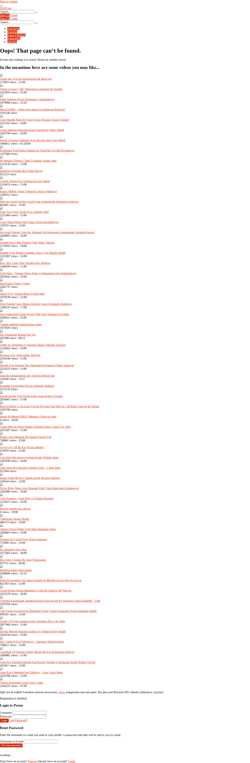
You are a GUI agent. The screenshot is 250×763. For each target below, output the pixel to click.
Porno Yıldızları (16, 35)
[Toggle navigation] (1, 5)
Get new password (11, 745)
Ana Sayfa (13, 28)
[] (36, 12)
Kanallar (12, 31)
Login (13, 15)
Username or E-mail (11, 741)
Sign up (32, 761)
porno (62, 692)
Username (6, 712)
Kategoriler (13, 38)
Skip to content (8, 1)
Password (5, 716)
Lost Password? (18, 720)
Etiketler (12, 41)
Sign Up (5, 15)
